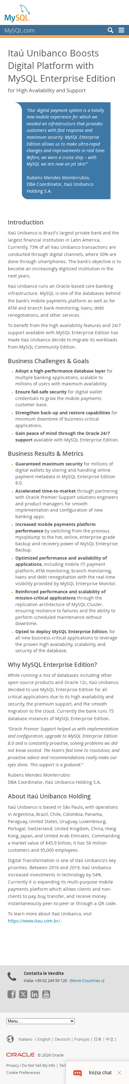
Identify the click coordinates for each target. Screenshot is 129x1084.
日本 (98, 1039)
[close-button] (119, 1072)
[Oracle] (20, 1055)
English (44, 1039)
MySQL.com (19, 30)
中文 (110, 1039)
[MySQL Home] (18, 13)
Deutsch (62, 1039)
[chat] (77, 1072)
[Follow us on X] (23, 996)
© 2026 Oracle (51, 1055)
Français (82, 1039)
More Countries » (87, 980)
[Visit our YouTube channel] (46, 996)
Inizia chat (100, 1072)
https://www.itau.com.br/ (34, 921)
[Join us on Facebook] (11, 996)
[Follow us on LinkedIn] (34, 996)
